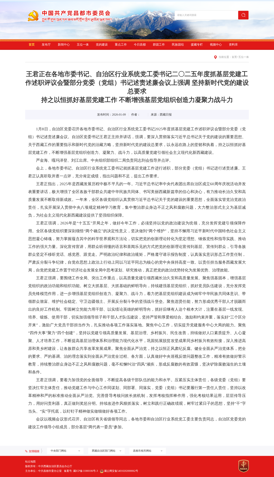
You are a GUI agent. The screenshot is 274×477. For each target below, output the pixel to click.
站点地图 (30, 461)
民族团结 (178, 44)
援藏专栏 (197, 44)
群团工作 (159, 44)
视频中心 (216, 44)
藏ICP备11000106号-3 (85, 471)
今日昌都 (140, 44)
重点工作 (121, 44)
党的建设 (102, 44)
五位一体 (83, 44)
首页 (32, 44)
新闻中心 (64, 44)
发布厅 (46, 44)
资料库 (233, 44)
